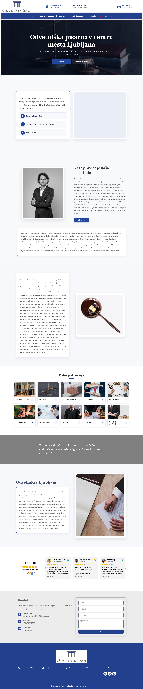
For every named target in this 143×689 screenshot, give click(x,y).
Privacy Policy (87, 686)
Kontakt (92, 16)
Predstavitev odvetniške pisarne (52, 16)
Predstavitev (82, 220)
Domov (33, 16)
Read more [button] (51, 576)
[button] (125, 568)
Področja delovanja (75, 16)
